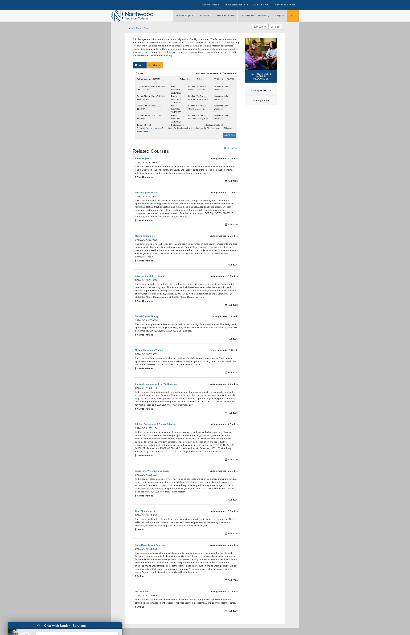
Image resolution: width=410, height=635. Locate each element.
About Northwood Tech (236, 5)
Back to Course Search (139, 28)
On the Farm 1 (142, 591)
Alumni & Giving (261, 5)
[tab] (140, 65)
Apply (293, 15)
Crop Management (145, 511)
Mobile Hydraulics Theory (149, 350)
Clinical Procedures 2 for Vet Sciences (155, 424)
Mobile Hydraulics (145, 236)
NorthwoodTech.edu (285, 5)
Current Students (210, 5)
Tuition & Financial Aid (225, 15)
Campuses (280, 15)
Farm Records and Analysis (150, 545)
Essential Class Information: (149, 128)
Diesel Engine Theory (146, 316)
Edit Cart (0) (260, 26)
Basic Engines (143, 158)
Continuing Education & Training (255, 15)
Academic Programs (185, 15)
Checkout (275, 26)
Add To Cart (229, 135)
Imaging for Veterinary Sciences (152, 471)
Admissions (205, 15)
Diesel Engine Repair (146, 192)
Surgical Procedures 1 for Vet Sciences (156, 384)
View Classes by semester (206, 73)
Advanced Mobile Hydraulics (150, 276)
